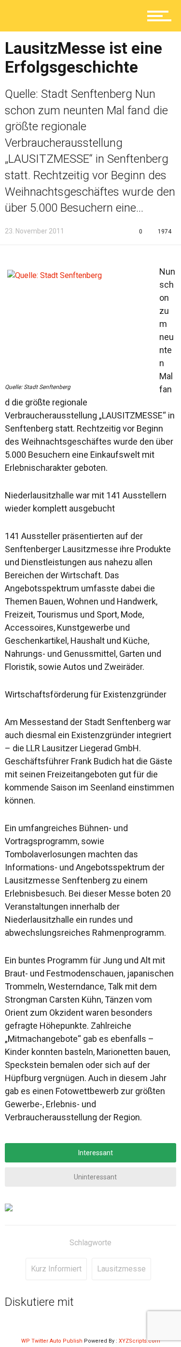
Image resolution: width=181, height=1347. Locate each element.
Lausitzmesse (121, 1268)
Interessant (95, 1153)
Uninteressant (94, 1177)
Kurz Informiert (56, 1268)
